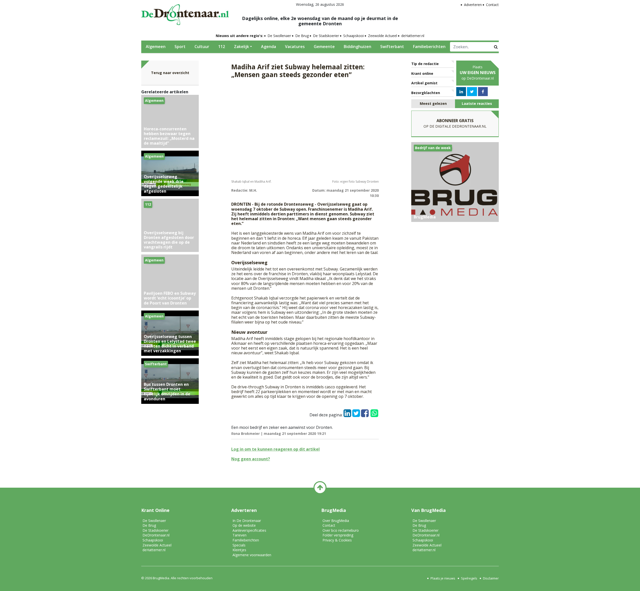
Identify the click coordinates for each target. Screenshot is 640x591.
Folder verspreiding (337, 535)
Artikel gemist (424, 83)
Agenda (268, 46)
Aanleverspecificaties (249, 530)
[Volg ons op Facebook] (483, 91)
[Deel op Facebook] (365, 412)
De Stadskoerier (326, 35)
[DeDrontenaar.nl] (185, 13)
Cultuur (201, 46)
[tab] (433, 103)
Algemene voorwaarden (251, 554)
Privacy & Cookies (337, 540)
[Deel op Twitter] (356, 412)
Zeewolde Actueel (382, 35)
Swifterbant (392, 46)
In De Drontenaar (246, 520)
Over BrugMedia (335, 520)
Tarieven (239, 535)
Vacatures (295, 46)
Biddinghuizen (357, 46)
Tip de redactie (425, 63)
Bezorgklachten (425, 92)
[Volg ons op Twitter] (471, 91)
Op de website (244, 525)
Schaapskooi (353, 35)
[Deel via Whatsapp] (374, 411)
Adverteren (473, 4)
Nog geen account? (250, 459)
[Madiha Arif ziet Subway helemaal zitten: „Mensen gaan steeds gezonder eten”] (305, 130)
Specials (239, 545)
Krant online (422, 73)
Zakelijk (241, 46)
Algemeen (156, 46)
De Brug (302, 35)
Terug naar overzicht (170, 72)
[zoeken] (496, 47)
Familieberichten (429, 46)
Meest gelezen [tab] (433, 103)
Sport (180, 46)
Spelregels (469, 578)
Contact (492, 4)
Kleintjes (239, 549)
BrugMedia (161, 578)
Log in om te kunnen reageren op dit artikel (275, 449)
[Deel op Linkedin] (347, 412)
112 (221, 46)
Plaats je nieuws (442, 578)
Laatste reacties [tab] (477, 103)
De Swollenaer (279, 35)
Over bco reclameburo (340, 530)
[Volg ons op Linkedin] (461, 91)
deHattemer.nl (412, 35)
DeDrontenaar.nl (156, 535)
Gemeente (324, 46)
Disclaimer (491, 578)
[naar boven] (320, 487)
